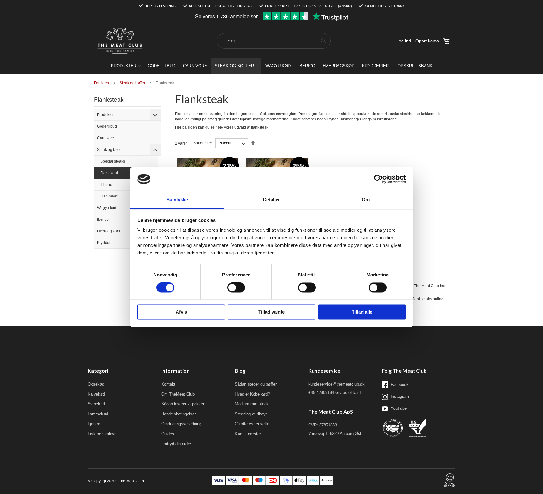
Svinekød (96, 404)
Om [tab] (366, 200)
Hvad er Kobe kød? (252, 394)
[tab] (155, 114)
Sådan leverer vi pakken (183, 404)
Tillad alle (362, 312)
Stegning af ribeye (251, 414)
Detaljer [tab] (271, 200)
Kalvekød (96, 394)
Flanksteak (109, 173)
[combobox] (274, 41)
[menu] (271, 66)
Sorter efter (202, 143)
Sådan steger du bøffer (256, 384)
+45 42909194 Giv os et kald (334, 392)
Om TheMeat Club (178, 394)
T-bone (106, 184)
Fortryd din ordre (176, 443)
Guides (167, 433)
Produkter (105, 115)
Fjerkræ (95, 423)
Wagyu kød (106, 208)
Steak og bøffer (110, 149)
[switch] (236, 288)
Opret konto (427, 40)
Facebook (400, 384)
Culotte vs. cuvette (252, 423)
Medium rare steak (252, 404)
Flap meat (108, 196)
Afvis (181, 312)
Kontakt (168, 384)
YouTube (399, 408)
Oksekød (96, 384)
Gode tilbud (107, 126)
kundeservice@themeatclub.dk (336, 384)
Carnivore (105, 138)
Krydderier (106, 243)
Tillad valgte (271, 312)
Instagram (400, 396)
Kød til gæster (248, 433)
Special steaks (112, 161)
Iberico (103, 219)
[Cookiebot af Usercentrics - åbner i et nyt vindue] (378, 179)
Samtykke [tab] (177, 200)
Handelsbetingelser (178, 414)
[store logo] (119, 41)
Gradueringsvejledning (181, 423)
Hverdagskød (108, 231)
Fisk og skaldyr (102, 433)
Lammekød (98, 414)
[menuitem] (125, 65)
